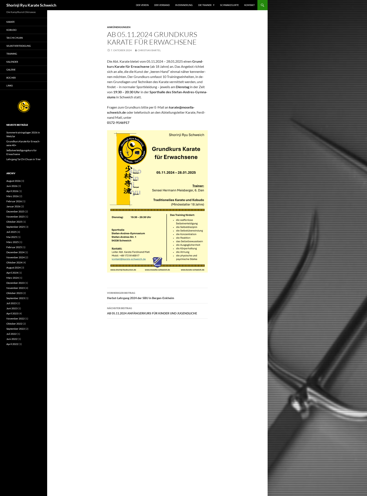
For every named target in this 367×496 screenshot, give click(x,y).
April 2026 (12, 191)
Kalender (12, 61)
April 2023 (12, 313)
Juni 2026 (11, 186)
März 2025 (12, 242)
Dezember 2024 (15, 252)
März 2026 (12, 196)
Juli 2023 (11, 303)
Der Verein (142, 5)
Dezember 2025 (15, 211)
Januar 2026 (13, 206)
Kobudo (11, 29)
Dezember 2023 (15, 282)
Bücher (11, 77)
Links (9, 85)
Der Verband (162, 5)
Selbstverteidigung (18, 45)
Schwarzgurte (229, 5)
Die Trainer (205, 5)
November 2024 (15, 257)
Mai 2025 (11, 237)
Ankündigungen (118, 27)
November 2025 (15, 216)
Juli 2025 (11, 231)
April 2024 (12, 272)
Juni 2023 (11, 308)
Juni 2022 (11, 339)
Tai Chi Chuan (14, 37)
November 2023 (15, 288)
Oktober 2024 (14, 262)
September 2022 (15, 328)
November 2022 (15, 318)
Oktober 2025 (14, 221)
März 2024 (12, 277)
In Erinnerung (184, 5)
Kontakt (249, 5)
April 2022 (12, 344)
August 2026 (13, 180)
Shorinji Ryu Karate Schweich (31, 5)
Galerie (11, 69)
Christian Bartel (149, 50)
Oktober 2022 (14, 323)
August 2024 (13, 267)
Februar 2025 (14, 247)
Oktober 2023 (14, 293)
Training (11, 53)
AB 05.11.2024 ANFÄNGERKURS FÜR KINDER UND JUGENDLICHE (152, 311)
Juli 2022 (11, 333)
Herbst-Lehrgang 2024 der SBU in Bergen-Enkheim (140, 295)
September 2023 (15, 298)
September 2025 (15, 226)
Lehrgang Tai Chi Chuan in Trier (23, 159)
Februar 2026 (14, 201)
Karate (10, 21)
